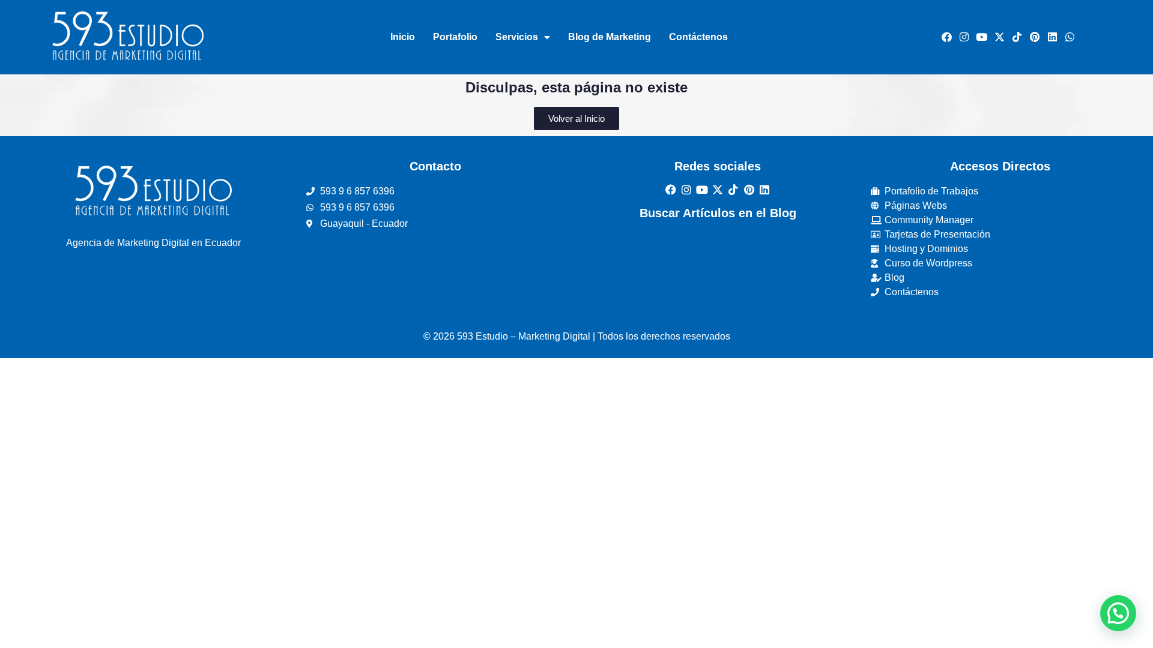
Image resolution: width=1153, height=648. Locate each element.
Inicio (402, 37)
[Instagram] (964, 37)
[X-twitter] (999, 37)
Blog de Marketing (609, 37)
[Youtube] (982, 37)
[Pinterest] (1035, 37)
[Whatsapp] (1070, 37)
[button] (1118, 613)
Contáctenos (698, 37)
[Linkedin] (1052, 37)
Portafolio (455, 37)
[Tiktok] (1017, 37)
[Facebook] (946, 37)
